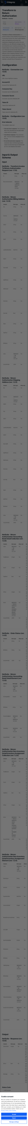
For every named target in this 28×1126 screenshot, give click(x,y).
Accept (14, 1114)
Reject (14, 1118)
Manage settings (14, 1122)
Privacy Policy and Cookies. (8, 1110)
